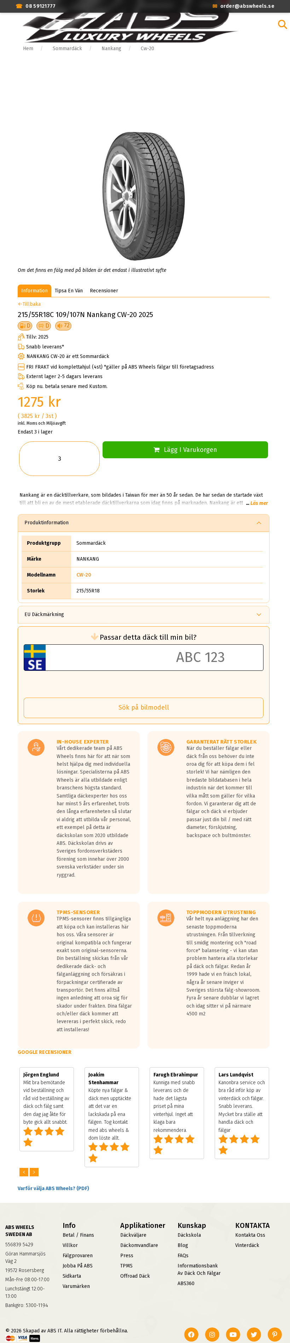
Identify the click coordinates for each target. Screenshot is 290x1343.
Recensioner (104, 291)
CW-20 (83, 575)
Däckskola (189, 1235)
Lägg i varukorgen (190, 450)
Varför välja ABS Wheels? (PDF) (53, 1189)
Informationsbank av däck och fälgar (199, 1269)
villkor (70, 1245)
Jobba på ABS (78, 1266)
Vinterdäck (247, 1245)
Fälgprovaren (78, 1256)
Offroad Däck (135, 1276)
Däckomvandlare (139, 1245)
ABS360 (186, 1284)
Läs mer (259, 503)
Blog (183, 1245)
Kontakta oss (250, 1235)
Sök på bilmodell (143, 707)
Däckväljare (133, 1235)
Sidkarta (72, 1276)
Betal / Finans (78, 1235)
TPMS (126, 1266)
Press (126, 1256)
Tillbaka (32, 304)
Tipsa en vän (69, 291)
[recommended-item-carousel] (24, 1172)
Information (34, 291)
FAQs (183, 1256)
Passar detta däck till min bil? (148, 637)
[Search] (282, 24)
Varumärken (76, 1286)
